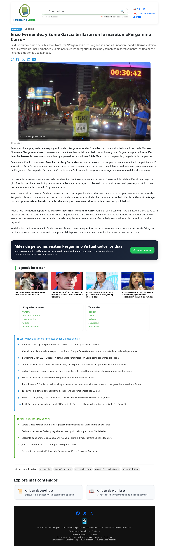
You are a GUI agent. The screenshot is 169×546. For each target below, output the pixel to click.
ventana (26, 311)
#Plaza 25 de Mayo (131, 469)
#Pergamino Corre (83, 469)
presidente (93, 326)
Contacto (96, 531)
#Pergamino (45, 469)
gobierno (93, 311)
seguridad (93, 322)
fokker (25, 322)
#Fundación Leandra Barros (107, 469)
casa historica (29, 319)
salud (91, 315)
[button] (147, 102)
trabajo (92, 319)
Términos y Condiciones (79, 531)
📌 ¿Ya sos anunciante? (144, 15)
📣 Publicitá (139, 9)
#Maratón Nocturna (63, 469)
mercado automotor (32, 315)
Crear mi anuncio (142, 250)
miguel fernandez (31, 326)
